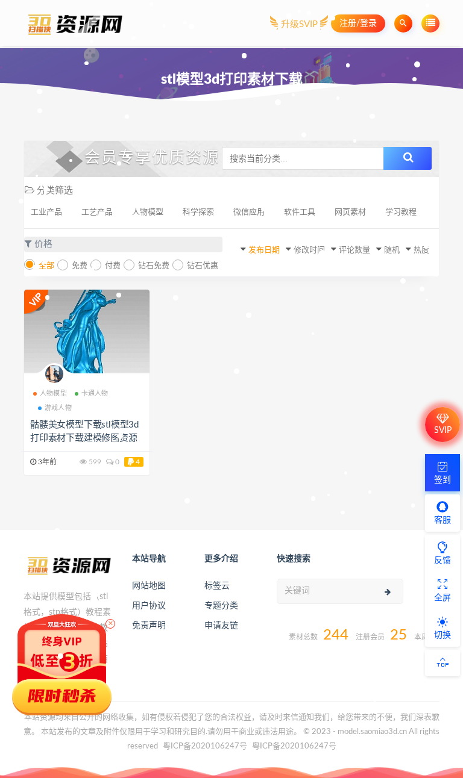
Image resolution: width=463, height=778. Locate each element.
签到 (442, 480)
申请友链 (221, 625)
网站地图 (149, 586)
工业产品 (46, 212)
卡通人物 (95, 393)
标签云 (217, 586)
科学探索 (198, 212)
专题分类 (221, 606)
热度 (421, 250)
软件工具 (299, 212)
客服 (442, 520)
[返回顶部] (442, 663)
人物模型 (147, 212)
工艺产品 (97, 212)
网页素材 (350, 212)
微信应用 (249, 212)
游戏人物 (58, 408)
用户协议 (149, 606)
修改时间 (309, 250)
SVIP (443, 430)
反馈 (442, 560)
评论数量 (354, 250)
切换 (442, 635)
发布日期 (264, 250)
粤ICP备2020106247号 (205, 746)
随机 (392, 250)
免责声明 (149, 625)
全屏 (442, 598)
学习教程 (401, 212)
